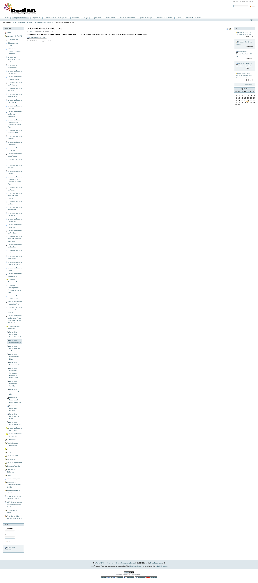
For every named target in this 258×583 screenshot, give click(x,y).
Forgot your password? (10, 549)
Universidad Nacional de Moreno (15, 226)
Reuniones (75, 18)
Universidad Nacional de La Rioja (15, 149)
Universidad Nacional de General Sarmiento (15, 114)
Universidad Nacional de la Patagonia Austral (15, 195)
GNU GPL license (161, 566)
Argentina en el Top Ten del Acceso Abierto (14, 517)
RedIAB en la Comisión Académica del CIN (14, 497)
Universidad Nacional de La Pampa (15, 155)
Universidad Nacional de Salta (15, 203)
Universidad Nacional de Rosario (15, 189)
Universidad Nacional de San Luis (15, 220)
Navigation (8, 28)
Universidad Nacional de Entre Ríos (15, 435)
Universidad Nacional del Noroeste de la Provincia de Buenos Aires (15, 180)
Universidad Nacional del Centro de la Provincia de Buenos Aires (15, 123)
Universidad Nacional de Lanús (15, 90)
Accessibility (244, 1)
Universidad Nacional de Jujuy (15, 172)
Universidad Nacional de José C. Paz (15, 297)
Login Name (9, 528)
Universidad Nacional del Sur (15, 269)
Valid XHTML (129, 577)
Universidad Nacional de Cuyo (15, 107)
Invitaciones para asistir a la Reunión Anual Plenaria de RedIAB (244, 76)
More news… (249, 84)
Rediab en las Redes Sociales (14, 492)
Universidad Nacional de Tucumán (15, 257)
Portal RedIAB (20, 8)
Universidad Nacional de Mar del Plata (15, 132)
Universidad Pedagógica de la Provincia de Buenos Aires (15, 289)
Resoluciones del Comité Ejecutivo (56, 18)
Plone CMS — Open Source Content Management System (115, 563)
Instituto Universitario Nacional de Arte (15, 303)
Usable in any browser (151, 577)
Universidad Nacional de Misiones (15, 208)
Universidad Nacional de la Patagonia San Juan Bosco (15, 239)
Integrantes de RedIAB (20, 18)
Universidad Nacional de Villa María (15, 275)
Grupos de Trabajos (146, 18)
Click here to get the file (37, 37)
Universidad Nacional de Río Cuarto (15, 232)
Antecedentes (110, 18)
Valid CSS (140, 577)
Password (8, 535)
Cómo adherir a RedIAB (13, 44)
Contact (252, 1)
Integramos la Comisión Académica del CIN (14, 484)
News (237, 28)
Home (7, 18)
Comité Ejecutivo (13, 39)
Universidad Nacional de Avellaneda (15, 84)
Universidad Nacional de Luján (15, 167)
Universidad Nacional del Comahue (15, 95)
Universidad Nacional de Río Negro (15, 429)
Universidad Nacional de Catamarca (15, 72)
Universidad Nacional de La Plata (15, 161)
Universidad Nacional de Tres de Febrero (15, 263)
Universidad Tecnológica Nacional (15, 281)
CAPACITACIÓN (97, 18)
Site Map (235, 1)
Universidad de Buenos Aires (13, 66)
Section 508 (106, 577)
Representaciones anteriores (44, 22)
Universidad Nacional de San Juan (15, 246)
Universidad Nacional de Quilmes (15, 214)
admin (31, 31)
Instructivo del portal (13, 479)
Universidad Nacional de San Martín (15, 252)
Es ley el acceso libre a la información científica (244, 66)
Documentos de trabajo (193, 18)
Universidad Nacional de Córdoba (15, 101)
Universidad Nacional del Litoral (15, 138)
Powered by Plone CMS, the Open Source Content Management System (129, 572)
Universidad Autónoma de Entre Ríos (14, 59)
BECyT (85, 18)
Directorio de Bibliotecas (165, 18)
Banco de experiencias (127, 18)
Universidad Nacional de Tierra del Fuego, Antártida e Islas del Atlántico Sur (15, 319)
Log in (252, 20)
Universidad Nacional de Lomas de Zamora (15, 310)
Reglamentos (37, 18)
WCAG (117, 577)
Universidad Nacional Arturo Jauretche (15, 78)
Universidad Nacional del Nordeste (15, 143)
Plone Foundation (156, 563)
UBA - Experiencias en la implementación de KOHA (14, 504)
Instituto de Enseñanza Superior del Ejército (14, 51)
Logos (179, 18)
